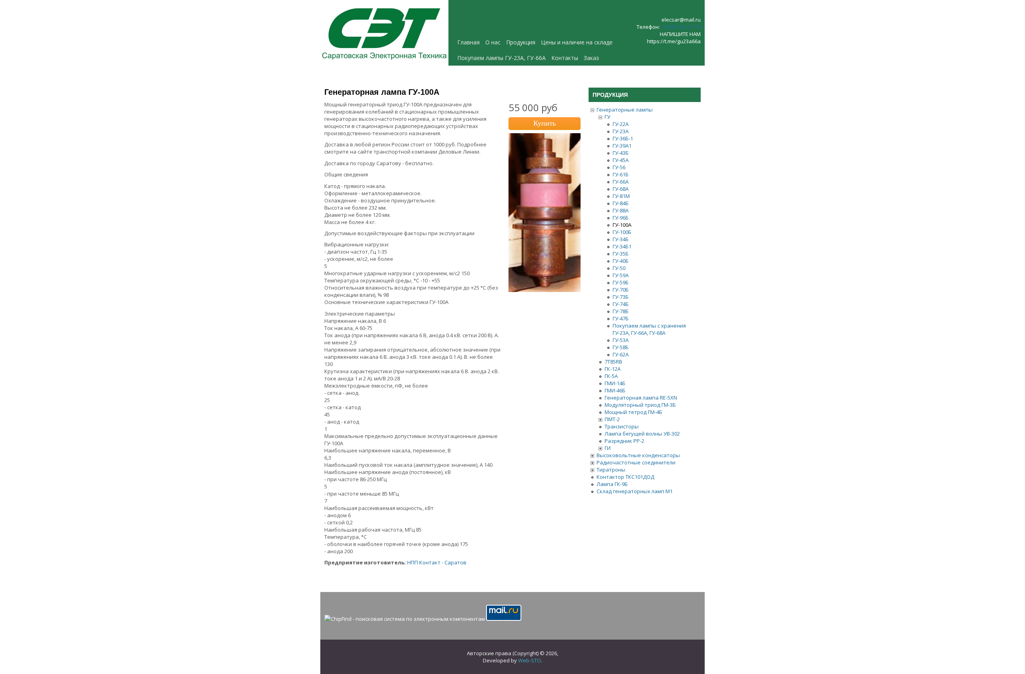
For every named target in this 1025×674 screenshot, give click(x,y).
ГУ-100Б (622, 232)
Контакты (564, 58)
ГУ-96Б (621, 217)
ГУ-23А (621, 131)
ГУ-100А (622, 224)
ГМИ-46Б (615, 390)
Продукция (520, 42)
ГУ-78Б (621, 311)
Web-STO (529, 660)
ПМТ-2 (612, 419)
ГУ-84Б (621, 203)
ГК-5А (611, 376)
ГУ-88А (621, 210)
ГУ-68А (621, 188)
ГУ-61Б (621, 174)
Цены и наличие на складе (577, 42)
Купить (544, 123)
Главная (468, 42)
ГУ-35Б (621, 253)
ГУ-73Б (621, 296)
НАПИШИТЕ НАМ (680, 34)
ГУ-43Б (621, 152)
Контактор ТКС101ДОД (625, 476)
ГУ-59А (621, 275)
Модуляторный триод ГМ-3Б (640, 404)
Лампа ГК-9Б (612, 484)
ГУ (607, 116)
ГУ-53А (621, 340)
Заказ (591, 58)
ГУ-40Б (621, 260)
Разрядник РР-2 (624, 440)
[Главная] (384, 62)
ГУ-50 (619, 268)
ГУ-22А (621, 124)
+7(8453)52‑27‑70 (681, 26)
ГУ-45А (621, 160)
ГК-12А (613, 368)
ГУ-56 (619, 167)
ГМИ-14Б (615, 383)
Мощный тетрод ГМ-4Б (633, 412)
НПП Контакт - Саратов (436, 562)
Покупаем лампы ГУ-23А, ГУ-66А (501, 58)
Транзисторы (622, 426)
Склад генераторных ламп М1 (635, 491)
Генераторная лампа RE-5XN (641, 397)
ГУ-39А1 (622, 145)
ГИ (608, 448)
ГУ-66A (621, 181)
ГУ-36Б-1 (623, 138)
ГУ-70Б (621, 289)
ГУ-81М (621, 196)
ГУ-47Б (621, 318)
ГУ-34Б (621, 239)
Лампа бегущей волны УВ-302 (642, 433)
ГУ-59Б (621, 282)
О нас (492, 42)
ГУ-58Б (621, 347)
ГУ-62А (621, 354)
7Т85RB (613, 361)
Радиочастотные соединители (636, 462)
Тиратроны (611, 469)
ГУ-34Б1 (622, 246)
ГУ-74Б (621, 304)
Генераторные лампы (625, 109)
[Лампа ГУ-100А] (544, 290)
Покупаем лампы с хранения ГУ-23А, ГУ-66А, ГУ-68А (649, 329)
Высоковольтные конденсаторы (638, 455)
